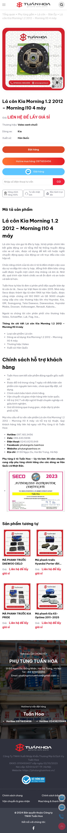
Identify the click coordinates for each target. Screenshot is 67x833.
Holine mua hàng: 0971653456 (33, 161)
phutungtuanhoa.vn (29, 448)
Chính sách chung (12, 795)
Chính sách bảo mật (53, 795)
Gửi (59, 181)
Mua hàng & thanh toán (51, 801)
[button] (3, 4)
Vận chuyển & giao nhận (16, 801)
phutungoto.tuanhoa (32, 445)
